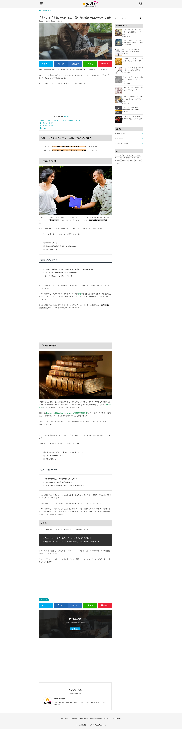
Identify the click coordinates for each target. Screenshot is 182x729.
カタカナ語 (127, 155)
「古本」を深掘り (47, 123)
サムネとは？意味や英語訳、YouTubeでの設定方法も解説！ (131, 109)
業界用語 (138, 160)
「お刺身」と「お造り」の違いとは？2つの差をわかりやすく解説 (132, 118)
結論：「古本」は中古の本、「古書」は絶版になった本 (60, 120)
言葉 (118, 138)
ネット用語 (119, 158)
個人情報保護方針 (96, 718)
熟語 (118, 163)
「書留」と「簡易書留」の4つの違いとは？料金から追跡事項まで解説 (132, 99)
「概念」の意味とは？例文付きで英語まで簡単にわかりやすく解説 (132, 41)
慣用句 (118, 160)
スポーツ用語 (136, 155)
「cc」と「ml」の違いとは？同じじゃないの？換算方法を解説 (132, 69)
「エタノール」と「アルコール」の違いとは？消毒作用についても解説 (132, 32)
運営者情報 (73, 718)
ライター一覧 (83, 718)
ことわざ (119, 155)
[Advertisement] (75, 101)
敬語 (132, 160)
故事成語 (125, 160)
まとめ (43, 128)
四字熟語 (128, 158)
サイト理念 (64, 718)
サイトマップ (108, 718)
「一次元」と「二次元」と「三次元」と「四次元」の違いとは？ (132, 60)
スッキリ (90, 725)
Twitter (76, 629)
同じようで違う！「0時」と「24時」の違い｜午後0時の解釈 (132, 51)
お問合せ (117, 718)
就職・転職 (120, 133)
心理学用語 (136, 158)
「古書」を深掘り (47, 125)
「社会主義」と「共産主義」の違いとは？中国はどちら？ (132, 89)
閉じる (66, 116)
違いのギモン (44, 599)
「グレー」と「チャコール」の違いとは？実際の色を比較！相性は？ (132, 79)
